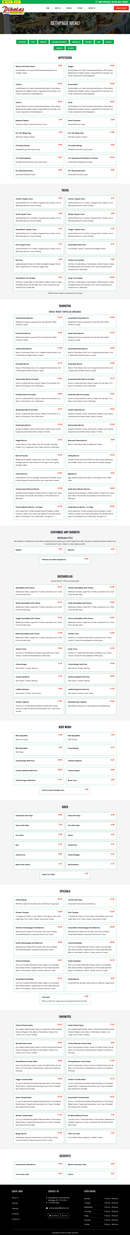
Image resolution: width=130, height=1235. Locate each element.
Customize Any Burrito (59, 42)
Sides (98, 42)
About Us (58, 8)
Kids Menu (88, 42)
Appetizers (22, 42)
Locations (15, 1214)
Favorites (59, 48)
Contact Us (91, 8)
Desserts (71, 48)
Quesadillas (76, 42)
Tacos (33, 42)
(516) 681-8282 (120, 1)
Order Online (121, 8)
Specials (80, 8)
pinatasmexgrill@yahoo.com (59, 1208)
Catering (69, 8)
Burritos (43, 42)
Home (47, 8)
